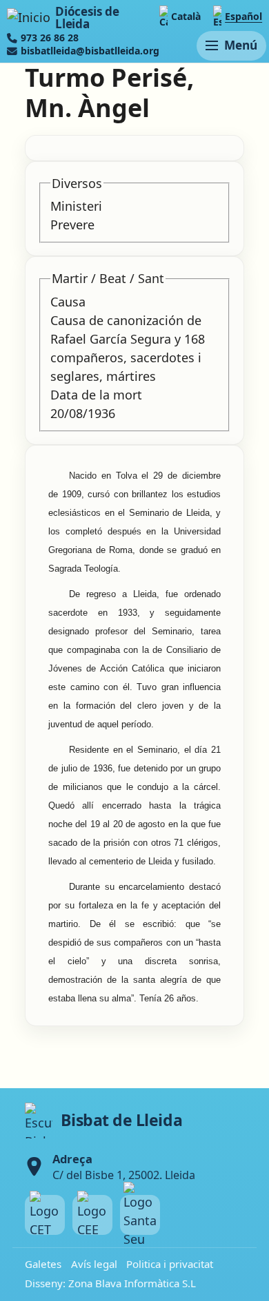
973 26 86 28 (50, 37)
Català (186, 16)
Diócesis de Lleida (87, 18)
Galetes (43, 1264)
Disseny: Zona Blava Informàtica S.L (110, 1283)
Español (243, 16)
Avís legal (94, 1264)
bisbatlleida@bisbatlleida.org (90, 50)
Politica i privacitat (169, 1264)
